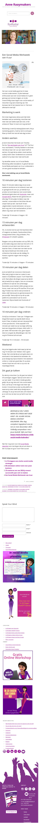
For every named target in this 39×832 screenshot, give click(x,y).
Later (4, 302)
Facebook (19, 485)
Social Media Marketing (24, 486)
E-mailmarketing (10, 748)
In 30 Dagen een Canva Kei (12, 628)
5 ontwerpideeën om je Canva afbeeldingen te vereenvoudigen (21, 728)
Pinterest (6, 237)
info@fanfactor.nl (30, 801)
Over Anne (27, 814)
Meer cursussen (9, 639)
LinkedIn (30, 485)
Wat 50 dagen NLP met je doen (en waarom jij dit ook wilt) (20, 723)
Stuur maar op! (11, 811)
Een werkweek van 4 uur (16, 145)
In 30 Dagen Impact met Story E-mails (15, 637)
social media (16, 489)
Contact (26, 817)
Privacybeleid (27, 822)
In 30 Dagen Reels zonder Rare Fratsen (15, 632)
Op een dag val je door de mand (13, 726)
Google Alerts (6, 197)
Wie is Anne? (9, 543)
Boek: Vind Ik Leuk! (10, 647)
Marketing (4, 486)
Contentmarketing (12, 485)
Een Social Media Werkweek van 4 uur (19, 475)
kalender (10, 489)
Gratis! (7, 545)
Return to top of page (18, 829)
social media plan (22, 491)
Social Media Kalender (11, 549)
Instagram (24, 485)
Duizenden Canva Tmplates (12, 649)
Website (28, 532)
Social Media (9, 739)
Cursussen (8, 547)
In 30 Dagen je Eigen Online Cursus (14, 635)
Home (25, 812)
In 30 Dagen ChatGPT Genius (13, 630)
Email (27, 528)
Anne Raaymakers (18, 4)
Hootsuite (23, 194)
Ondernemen (11, 486)
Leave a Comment (30, 481)
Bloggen (8, 741)
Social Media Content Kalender (13, 644)
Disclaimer (26, 819)
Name (28, 525)
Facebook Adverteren (11, 735)
